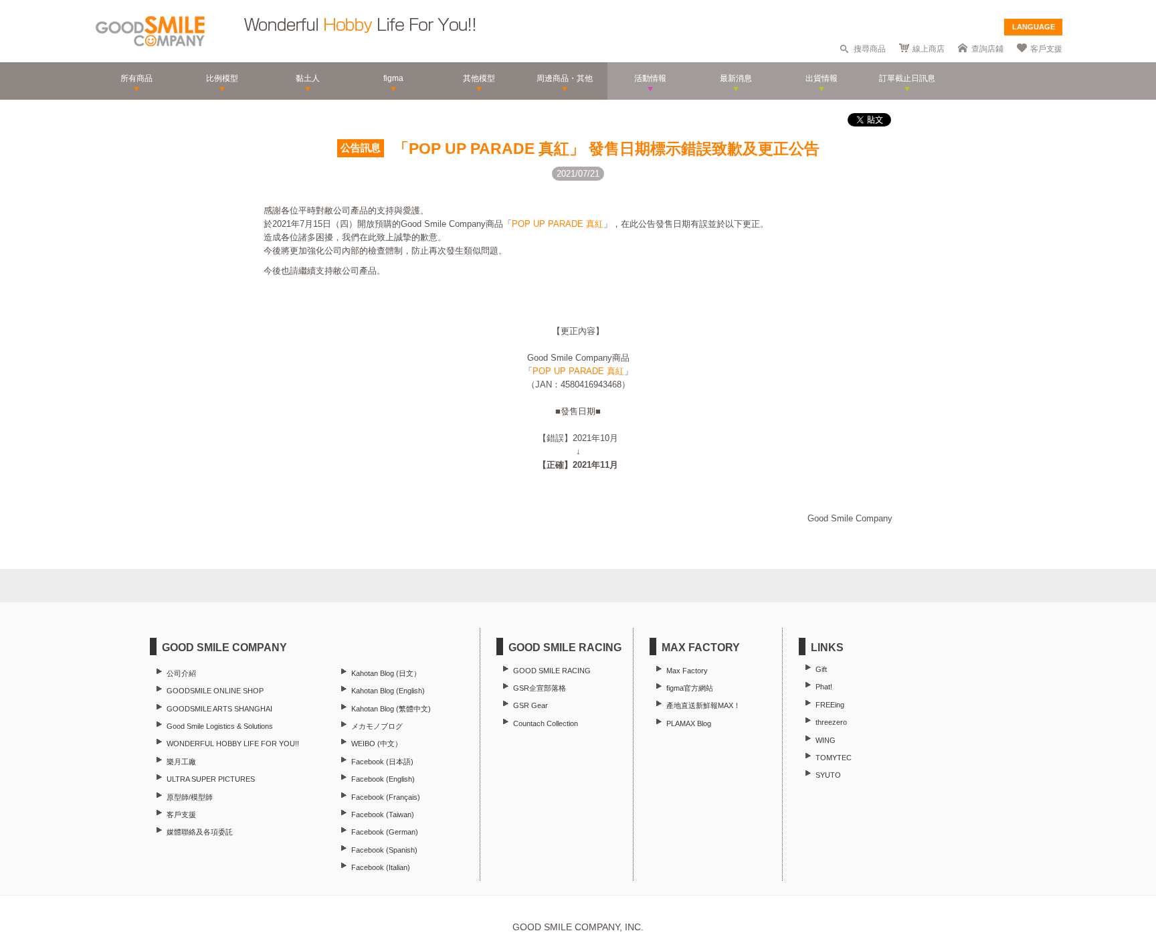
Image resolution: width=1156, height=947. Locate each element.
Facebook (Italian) (380, 867)
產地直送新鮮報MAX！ (703, 705)
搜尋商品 (870, 49)
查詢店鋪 (987, 49)
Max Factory (687, 671)
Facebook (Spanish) (384, 850)
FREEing (829, 705)
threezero (831, 722)
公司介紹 (181, 673)
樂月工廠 (181, 762)
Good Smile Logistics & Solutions (220, 726)
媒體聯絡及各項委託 (200, 832)
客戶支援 (1046, 49)
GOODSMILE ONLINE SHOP (215, 691)
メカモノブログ (377, 726)
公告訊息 (361, 148)
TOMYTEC (833, 758)
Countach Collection (545, 723)
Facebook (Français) (385, 797)
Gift (821, 669)
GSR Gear (530, 705)
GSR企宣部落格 (539, 688)
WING (825, 740)
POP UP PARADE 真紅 (557, 224)
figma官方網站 (689, 688)
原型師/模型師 (190, 797)
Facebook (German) (384, 832)
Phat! (823, 687)
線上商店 (928, 49)
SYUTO (828, 775)
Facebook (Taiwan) (382, 814)
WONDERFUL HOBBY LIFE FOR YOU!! (233, 744)
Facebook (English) (383, 779)
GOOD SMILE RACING (552, 671)
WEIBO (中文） (376, 744)
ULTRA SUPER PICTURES (211, 779)
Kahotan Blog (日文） (386, 673)
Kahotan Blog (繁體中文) (391, 709)
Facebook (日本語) (382, 762)
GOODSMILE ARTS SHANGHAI (219, 709)
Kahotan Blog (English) (388, 691)
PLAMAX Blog (688, 723)
